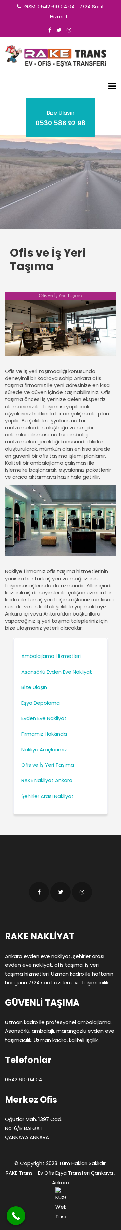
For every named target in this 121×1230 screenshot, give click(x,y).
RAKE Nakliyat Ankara (46, 780)
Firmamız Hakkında (44, 733)
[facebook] (49, 30)
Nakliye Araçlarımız (44, 749)
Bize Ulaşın (34, 687)
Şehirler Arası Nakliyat (47, 796)
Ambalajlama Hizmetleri (51, 656)
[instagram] (69, 30)
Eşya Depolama (40, 702)
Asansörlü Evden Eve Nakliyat (56, 671)
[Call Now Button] (16, 1215)
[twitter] (59, 30)
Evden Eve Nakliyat (44, 718)
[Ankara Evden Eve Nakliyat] (55, 56)
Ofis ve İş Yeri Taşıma (47, 764)
